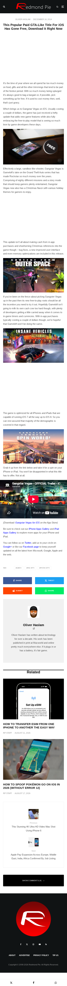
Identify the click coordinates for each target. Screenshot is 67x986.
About (12, 955)
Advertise (24, 955)
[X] (27, 944)
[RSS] (46, 944)
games (19, 568)
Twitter (28, 542)
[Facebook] (21, 944)
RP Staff (7, 733)
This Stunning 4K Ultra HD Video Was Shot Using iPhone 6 (33, 827)
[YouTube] (39, 944)
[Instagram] (33, 944)
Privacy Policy (41, 955)
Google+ (7, 546)
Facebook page (31, 546)
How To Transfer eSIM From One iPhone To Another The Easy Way (29, 725)
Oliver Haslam (22, 19)
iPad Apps (30, 568)
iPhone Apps (45, 568)
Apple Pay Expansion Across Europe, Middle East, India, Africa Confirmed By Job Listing (33, 855)
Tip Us (55, 955)
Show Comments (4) (32, 880)
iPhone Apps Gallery (39, 529)
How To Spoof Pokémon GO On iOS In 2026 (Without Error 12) (31, 786)
